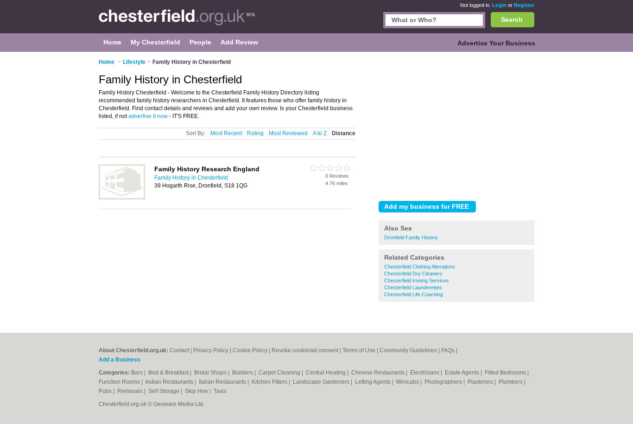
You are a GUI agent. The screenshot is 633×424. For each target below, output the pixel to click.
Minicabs (408, 382)
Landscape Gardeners (322, 382)
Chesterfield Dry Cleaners (413, 273)
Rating (255, 133)
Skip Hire (197, 391)
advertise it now (148, 116)
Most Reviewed (288, 133)
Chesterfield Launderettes (413, 287)
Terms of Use (358, 350)
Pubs (106, 391)
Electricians (425, 372)
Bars (137, 372)
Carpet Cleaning (280, 372)
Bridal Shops (211, 372)
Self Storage (164, 391)
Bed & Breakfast (169, 372)
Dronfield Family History (411, 237)
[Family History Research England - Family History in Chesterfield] (122, 197)
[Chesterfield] (177, 21)
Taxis (220, 391)
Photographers (443, 382)
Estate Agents (463, 372)
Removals (130, 391)
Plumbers (511, 382)
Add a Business (119, 359)
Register (524, 5)
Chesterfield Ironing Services (416, 280)
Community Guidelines (408, 350)
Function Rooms (120, 382)
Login (499, 5)
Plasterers (481, 382)
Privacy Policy (210, 350)
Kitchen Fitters (270, 382)
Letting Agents (373, 382)
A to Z (320, 133)
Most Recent (226, 133)
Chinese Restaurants (378, 372)
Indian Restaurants (170, 382)
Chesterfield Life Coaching (413, 294)
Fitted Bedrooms (506, 372)
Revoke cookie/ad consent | (307, 350)
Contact (179, 350)
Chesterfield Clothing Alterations (419, 266)
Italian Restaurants (223, 382)
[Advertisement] (456, 124)
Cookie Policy (250, 350)
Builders (243, 372)
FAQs (448, 350)
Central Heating (326, 372)
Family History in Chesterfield (191, 178)
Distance (343, 133)
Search (512, 19)
